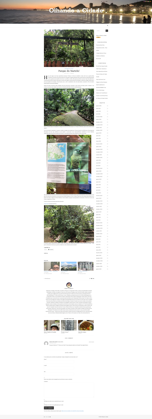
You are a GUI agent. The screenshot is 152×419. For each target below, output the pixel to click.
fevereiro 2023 (99, 195)
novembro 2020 (99, 260)
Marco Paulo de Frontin (50, 332)
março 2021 (98, 249)
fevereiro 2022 (99, 222)
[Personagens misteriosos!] (86, 266)
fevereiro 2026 (99, 116)
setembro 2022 (99, 209)
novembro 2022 (99, 203)
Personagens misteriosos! (82, 271)
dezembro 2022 (99, 201)
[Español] (150, 1)
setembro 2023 (99, 176)
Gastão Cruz (98, 95)
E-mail (45, 365)
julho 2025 (98, 135)
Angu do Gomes (82, 332)
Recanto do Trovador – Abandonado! (51, 271)
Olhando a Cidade (76, 10)
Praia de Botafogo (64, 271)
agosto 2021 (98, 236)
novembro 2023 (99, 173)
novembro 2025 (99, 124)
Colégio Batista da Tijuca (101, 53)
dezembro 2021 (99, 225)
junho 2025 (98, 138)
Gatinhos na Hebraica (100, 55)
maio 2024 (98, 162)
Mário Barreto (47, 278)
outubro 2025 (99, 127)
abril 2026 (98, 113)
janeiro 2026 (98, 119)
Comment (46, 381)
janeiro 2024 (98, 171)
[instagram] (101, 1)
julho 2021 (98, 239)
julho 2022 (98, 214)
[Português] (149, 1)
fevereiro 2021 (99, 252)
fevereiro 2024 (99, 168)
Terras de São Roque (100, 90)
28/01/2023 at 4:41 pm (52, 343)
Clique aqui (46, 203)
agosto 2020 (98, 269)
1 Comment (72, 73)
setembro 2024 (99, 157)
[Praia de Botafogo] (69, 266)
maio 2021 (98, 244)
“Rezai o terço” (65, 332)
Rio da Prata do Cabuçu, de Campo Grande (101, 74)
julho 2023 (98, 181)
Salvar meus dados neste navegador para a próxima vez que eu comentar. (58, 379)
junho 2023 (98, 184)
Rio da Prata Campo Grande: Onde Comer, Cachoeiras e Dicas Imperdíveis (101, 69)
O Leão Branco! (104, 92)
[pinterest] (106, 1)
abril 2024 (98, 165)
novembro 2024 (99, 152)
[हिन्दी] (146, 1)
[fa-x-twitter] (103, 1)
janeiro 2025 (98, 146)
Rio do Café (98, 58)
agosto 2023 (98, 179)
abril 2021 (98, 247)
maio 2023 (98, 187)
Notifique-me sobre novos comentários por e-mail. (54, 401)
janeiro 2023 (98, 198)
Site (44, 371)
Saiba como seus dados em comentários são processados (73, 410)
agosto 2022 (98, 211)
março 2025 (98, 141)
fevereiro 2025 (99, 143)
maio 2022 (98, 220)
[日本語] (148, 1)
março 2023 (98, 192)
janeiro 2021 (98, 255)
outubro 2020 (99, 263)
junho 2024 (98, 160)
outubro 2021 (99, 230)
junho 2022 (98, 217)
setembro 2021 (99, 233)
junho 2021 (98, 241)
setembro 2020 (99, 266)
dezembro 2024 (99, 149)
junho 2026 (98, 111)
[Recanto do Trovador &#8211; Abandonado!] (52, 266)
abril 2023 (98, 190)
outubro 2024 (99, 154)
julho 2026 (98, 108)
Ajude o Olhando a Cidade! (101, 35)
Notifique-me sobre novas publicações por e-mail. (53, 404)
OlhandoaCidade (69, 68)
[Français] (145, 1)
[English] (144, 1)
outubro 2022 (99, 206)
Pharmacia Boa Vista (100, 45)
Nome (45, 359)
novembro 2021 (99, 228)
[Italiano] (147, 1)
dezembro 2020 (99, 258)
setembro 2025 (99, 130)
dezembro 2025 (99, 122)
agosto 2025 (98, 132)
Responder (91, 341)
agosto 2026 (98, 105)
